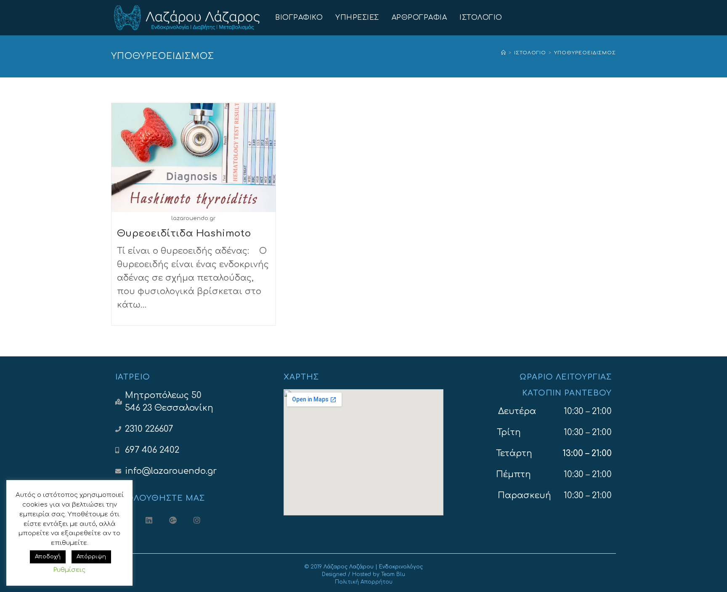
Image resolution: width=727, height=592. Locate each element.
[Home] (503, 53)
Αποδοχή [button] (48, 557)
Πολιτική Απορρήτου (364, 582)
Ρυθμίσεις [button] (69, 569)
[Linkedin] (149, 520)
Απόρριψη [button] (91, 557)
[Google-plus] (173, 520)
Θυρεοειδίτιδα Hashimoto (184, 233)
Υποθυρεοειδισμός (585, 53)
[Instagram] (197, 520)
